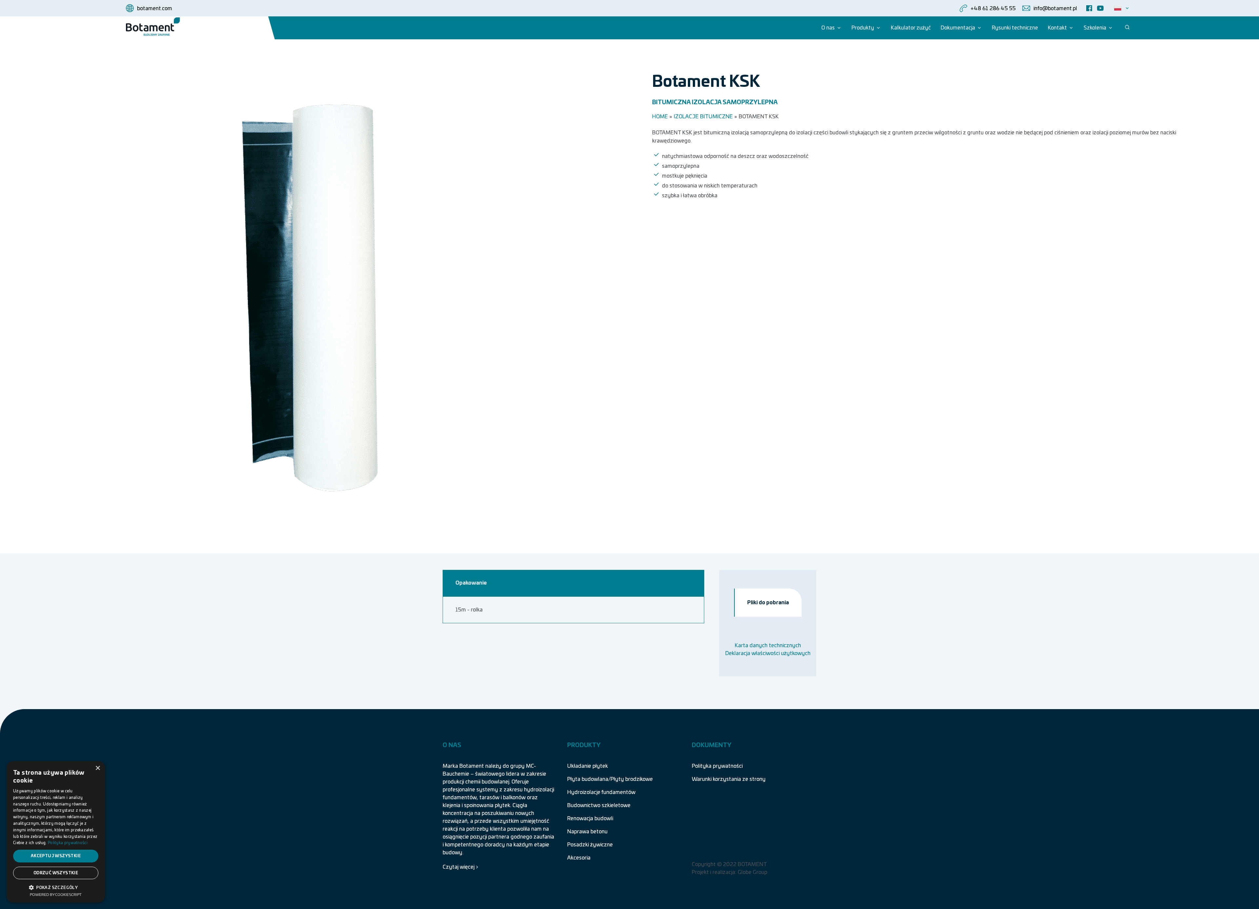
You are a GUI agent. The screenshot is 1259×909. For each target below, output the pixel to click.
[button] (55, 887)
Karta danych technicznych (768, 645)
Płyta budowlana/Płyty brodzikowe (610, 779)
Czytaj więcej (458, 867)
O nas (828, 27)
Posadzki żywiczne (590, 844)
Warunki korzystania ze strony (729, 779)
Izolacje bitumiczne (703, 116)
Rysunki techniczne (1015, 27)
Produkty (862, 27)
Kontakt (1057, 27)
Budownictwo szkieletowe (598, 805)
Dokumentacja (958, 27)
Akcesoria (578, 858)
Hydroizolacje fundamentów (601, 792)
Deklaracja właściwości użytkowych (767, 653)
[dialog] (56, 831)
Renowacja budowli (590, 818)
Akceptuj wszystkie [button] (56, 856)
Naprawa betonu (587, 831)
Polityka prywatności (717, 766)
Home (660, 116)
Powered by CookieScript (56, 895)
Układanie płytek (587, 766)
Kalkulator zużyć (911, 27)
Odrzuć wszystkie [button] (55, 873)
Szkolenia (1095, 27)
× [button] (97, 768)
